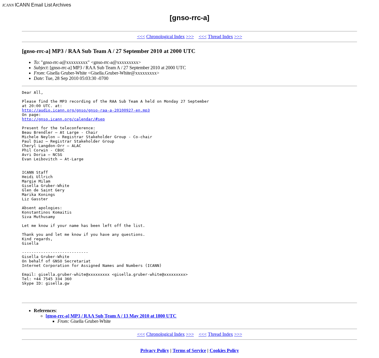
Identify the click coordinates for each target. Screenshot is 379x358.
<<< (141, 36)
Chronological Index (165, 36)
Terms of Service (189, 350)
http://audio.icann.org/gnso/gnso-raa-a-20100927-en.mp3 (86, 110)
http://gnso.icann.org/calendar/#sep (63, 119)
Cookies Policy (224, 350)
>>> (190, 36)
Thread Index (220, 36)
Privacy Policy (154, 350)
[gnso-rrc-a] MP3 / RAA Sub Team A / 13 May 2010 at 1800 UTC (111, 315)
